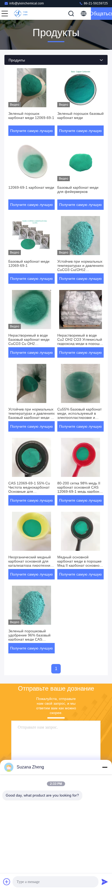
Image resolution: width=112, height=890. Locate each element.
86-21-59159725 (95, 3)
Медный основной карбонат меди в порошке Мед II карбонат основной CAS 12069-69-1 (79, 563)
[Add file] (6, 881)
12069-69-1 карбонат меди (31, 187)
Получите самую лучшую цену (31, 132)
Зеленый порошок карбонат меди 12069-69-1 (31, 115)
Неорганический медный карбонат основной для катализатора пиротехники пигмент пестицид (31, 563)
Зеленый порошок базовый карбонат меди (80, 115)
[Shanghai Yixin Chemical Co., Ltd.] (21, 13)
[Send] (105, 881)
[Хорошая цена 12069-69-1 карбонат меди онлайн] (31, 161)
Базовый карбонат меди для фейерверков (77, 189)
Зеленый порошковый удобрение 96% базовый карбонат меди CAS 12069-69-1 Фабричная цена (29, 639)
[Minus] (105, 767)
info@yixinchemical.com (26, 3)
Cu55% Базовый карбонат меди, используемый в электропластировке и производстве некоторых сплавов (79, 417)
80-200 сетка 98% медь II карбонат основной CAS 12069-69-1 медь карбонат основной (80, 489)
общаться (101, 13)
